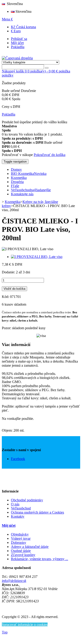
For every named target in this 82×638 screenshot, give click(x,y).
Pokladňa (17, 47)
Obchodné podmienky (27, 500)
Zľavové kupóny (23, 555)
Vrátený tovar (21, 538)
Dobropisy (18, 542)
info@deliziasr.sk (14, 581)
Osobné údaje (21, 551)
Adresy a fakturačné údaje (30, 547)
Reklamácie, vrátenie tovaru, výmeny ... (39, 559)
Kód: (6, 297)
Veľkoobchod (21, 508)
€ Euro (16, 31)
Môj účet (17, 43)
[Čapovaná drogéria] (17, 58)
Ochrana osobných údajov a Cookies (37, 512)
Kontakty (17, 516)
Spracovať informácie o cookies (25, 624)
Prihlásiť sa (19, 39)
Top (5, 632)
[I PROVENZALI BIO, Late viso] (36, 257)
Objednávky (20, 534)
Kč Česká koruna (23, 27)
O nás (15, 504)
